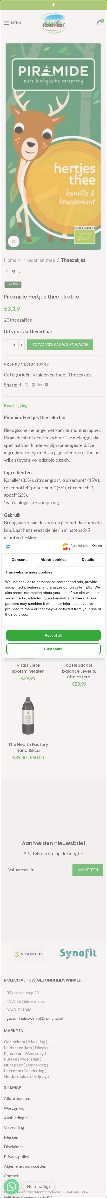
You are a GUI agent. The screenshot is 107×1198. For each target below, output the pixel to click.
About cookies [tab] (53, 559)
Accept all (53, 635)
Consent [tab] (19, 559)
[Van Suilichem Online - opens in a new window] (82, 546)
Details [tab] (88, 559)
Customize (53, 649)
